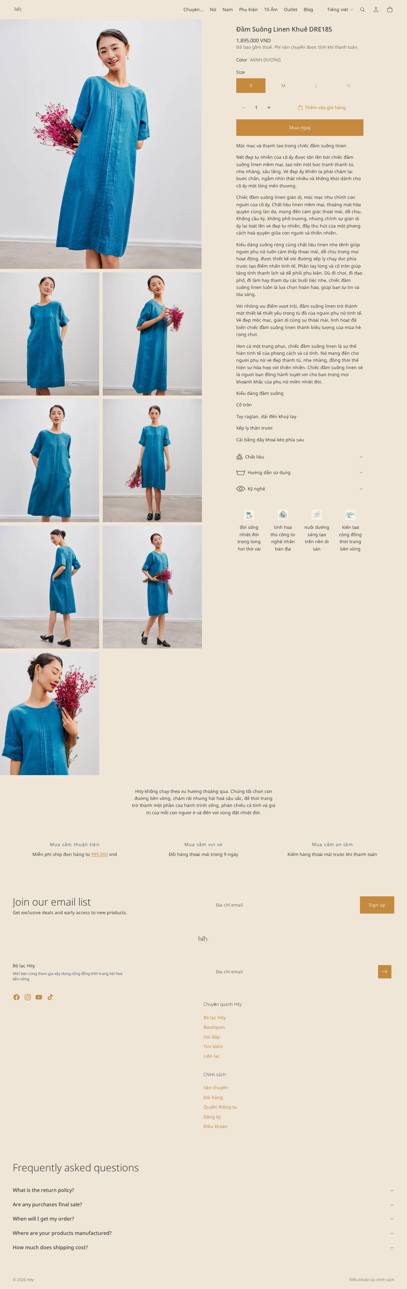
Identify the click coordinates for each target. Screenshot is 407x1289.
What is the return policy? (43, 1190)
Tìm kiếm (213, 1046)
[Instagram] (27, 997)
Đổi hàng (213, 1097)
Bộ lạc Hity (215, 1017)
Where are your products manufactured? (62, 1232)
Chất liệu (254, 457)
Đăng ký (212, 1116)
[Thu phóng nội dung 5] (152, 460)
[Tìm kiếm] (362, 10)
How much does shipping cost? (50, 1247)
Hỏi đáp (212, 1036)
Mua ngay (300, 127)
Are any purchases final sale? (47, 1204)
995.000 (99, 854)
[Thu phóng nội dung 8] (49, 713)
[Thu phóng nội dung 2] (49, 334)
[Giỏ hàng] (390, 10)
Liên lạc (212, 1056)
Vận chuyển (216, 1087)
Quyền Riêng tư (220, 1107)
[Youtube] (39, 997)
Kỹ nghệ (256, 489)
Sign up (377, 905)
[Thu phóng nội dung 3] (152, 334)
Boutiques (214, 1027)
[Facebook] (16, 997)
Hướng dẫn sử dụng (269, 472)
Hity (30, 1279)
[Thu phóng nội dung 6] (49, 587)
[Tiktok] (50, 997)
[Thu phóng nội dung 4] (49, 460)
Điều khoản (216, 1126)
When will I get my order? (43, 1218)
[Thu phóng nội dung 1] (101, 144)
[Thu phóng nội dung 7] (152, 587)
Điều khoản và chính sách (371, 1279)
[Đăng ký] (384, 971)
